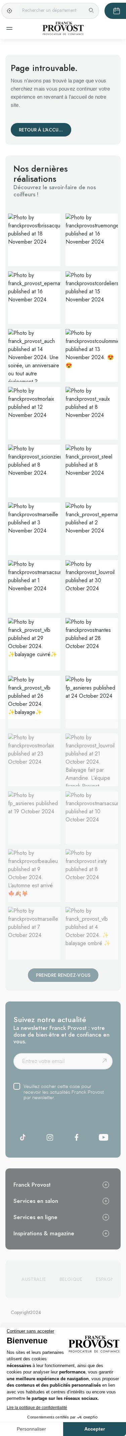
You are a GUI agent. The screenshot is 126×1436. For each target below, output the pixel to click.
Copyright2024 (26, 1312)
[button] (34, 240)
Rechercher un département (49, 10)
